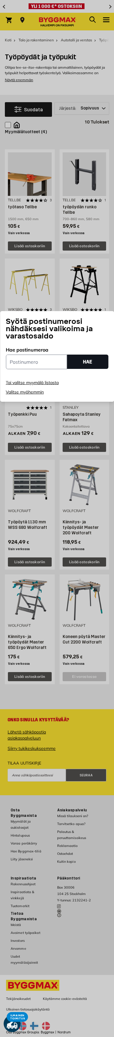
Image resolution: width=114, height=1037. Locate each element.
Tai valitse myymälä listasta (32, 382)
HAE (87, 362)
